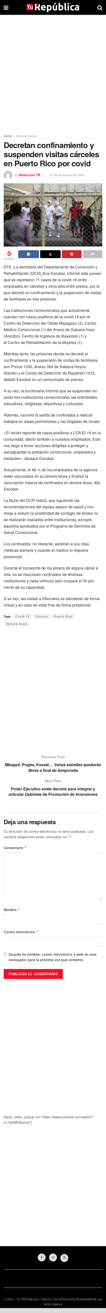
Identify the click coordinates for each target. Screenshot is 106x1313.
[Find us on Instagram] (53, 1257)
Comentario (15, 847)
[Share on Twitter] (50, 254)
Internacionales (26, 136)
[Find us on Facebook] (42, 1257)
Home (8, 136)
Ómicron (41, 616)
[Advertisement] (53, 73)
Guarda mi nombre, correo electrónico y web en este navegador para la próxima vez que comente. (53, 957)
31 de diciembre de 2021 (66, 174)
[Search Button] (99, 7)
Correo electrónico (21, 931)
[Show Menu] (6, 7)
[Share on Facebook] (28, 254)
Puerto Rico (63, 616)
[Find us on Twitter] (64, 1258)
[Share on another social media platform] (93, 254)
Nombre (12, 909)
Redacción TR (29, 174)
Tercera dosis (16, 624)
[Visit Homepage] (53, 7)
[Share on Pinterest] (72, 254)
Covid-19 (22, 616)
